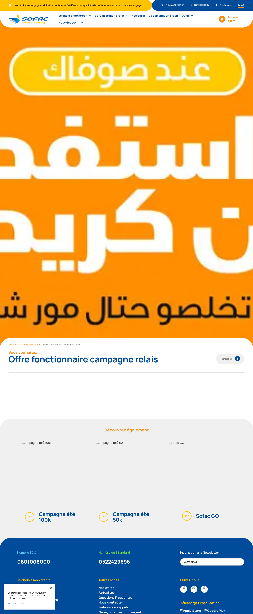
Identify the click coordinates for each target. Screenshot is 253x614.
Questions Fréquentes (116, 597)
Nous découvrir (69, 22)
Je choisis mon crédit (73, 16)
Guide (186, 16)
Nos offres (138, 16)
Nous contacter (111, 602)
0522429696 (114, 561)
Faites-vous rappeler (114, 607)
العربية (241, 4)
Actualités (107, 592)
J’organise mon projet (109, 16)
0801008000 (33, 561)
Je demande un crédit (163, 16)
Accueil (12, 344)
